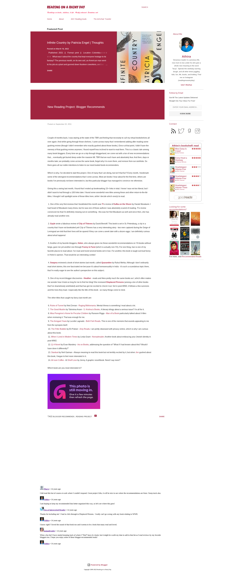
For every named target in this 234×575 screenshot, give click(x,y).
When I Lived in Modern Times (64, 337)
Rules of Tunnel (57, 306)
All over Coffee (57, 360)
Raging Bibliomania (87, 306)
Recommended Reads (191, 257)
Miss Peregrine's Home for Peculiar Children (69, 313)
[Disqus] (102, 452)
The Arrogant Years (58, 321)
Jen (137, 352)
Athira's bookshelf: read (185, 145)
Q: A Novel (55, 345)
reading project (84, 417)
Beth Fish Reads (93, 321)
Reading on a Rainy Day (66, 7)
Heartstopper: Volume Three (181, 186)
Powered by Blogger (99, 565)
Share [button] (49, 70)
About (61, 19)
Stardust (54, 352)
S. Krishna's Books (91, 309)
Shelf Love (72, 360)
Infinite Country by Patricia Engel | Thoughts (75, 42)
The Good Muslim (57, 309)
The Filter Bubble (58, 329)
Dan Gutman (180, 152)
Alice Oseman (181, 171)
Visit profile (186, 85)
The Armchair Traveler (102, 19)
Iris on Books (83, 345)
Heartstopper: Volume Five (181, 168)
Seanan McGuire (181, 162)
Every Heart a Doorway (181, 159)
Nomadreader (98, 337)
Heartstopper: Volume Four (181, 177)
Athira (186, 56)
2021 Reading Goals (79, 19)
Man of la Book (112, 313)
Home (49, 19)
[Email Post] (95, 416)
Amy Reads (85, 329)
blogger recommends (64, 417)
